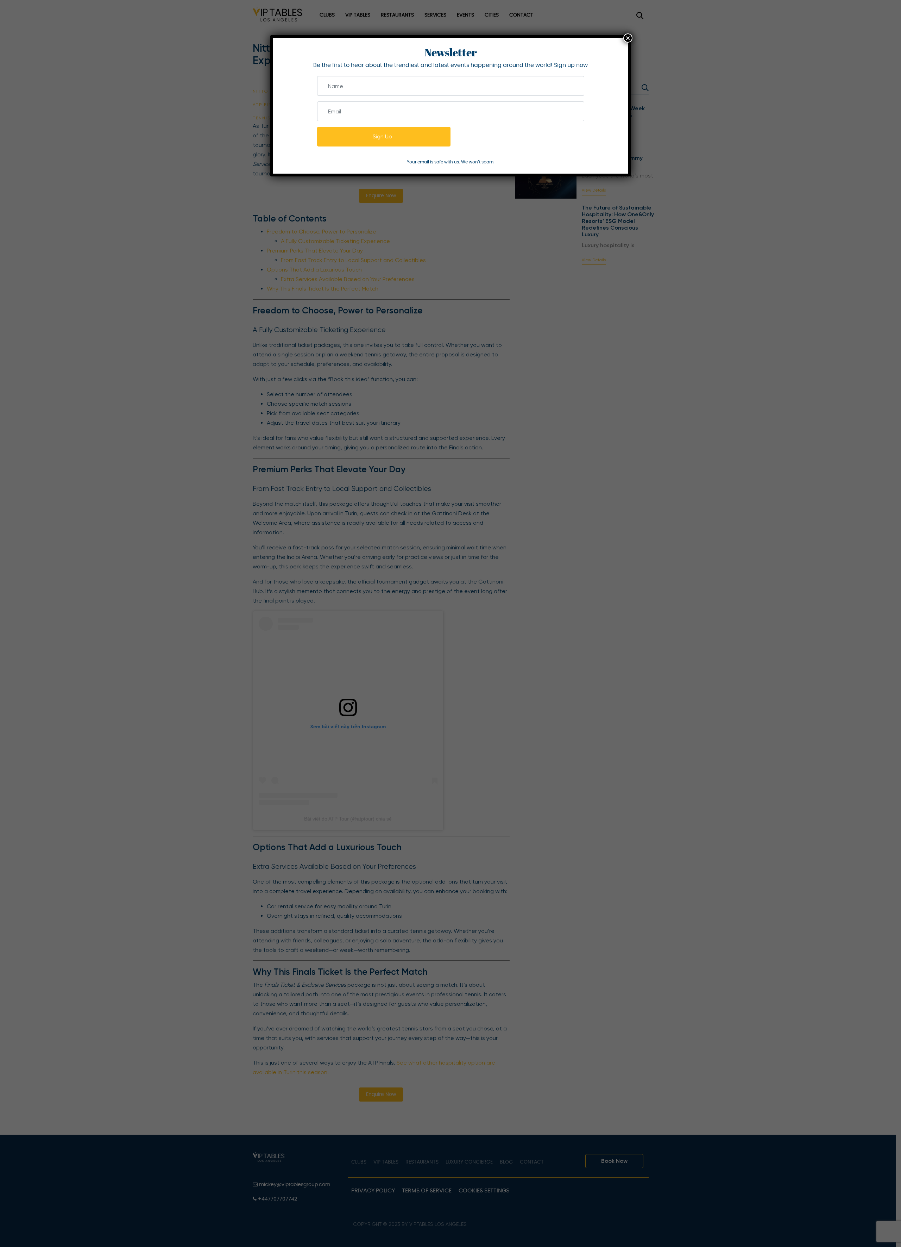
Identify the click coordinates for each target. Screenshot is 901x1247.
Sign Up (382, 136)
